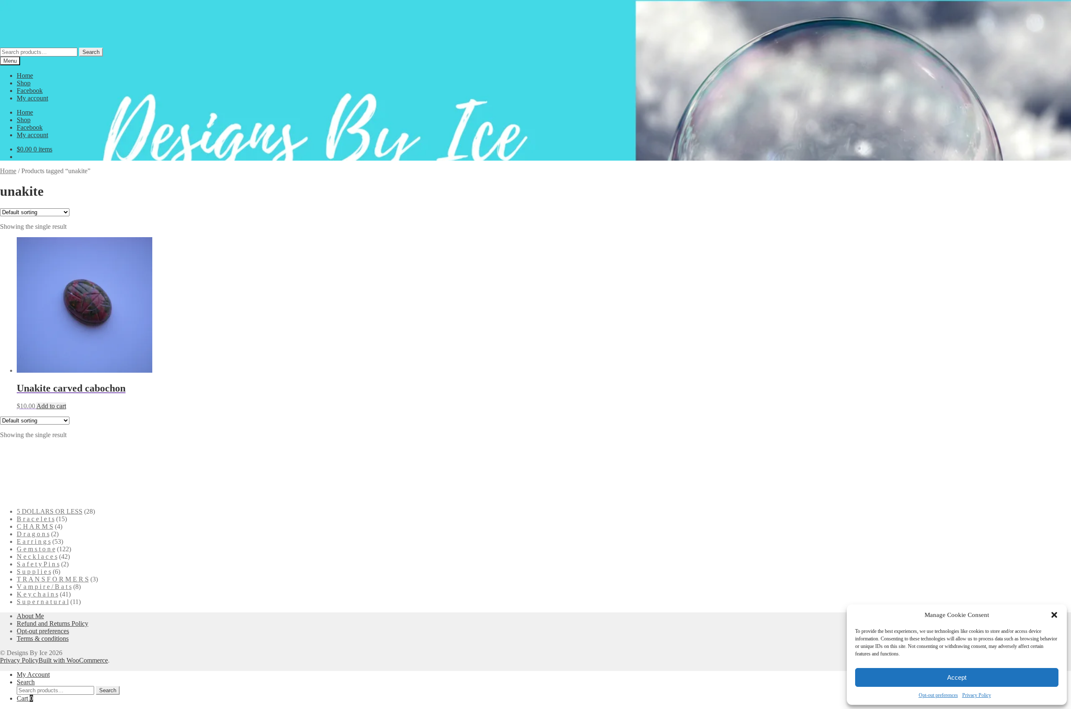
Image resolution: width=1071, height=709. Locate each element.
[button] (1054, 615)
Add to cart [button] (51, 406)
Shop (24, 83)
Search (91, 52)
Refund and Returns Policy (52, 623)
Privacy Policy (976, 695)
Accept (956, 677)
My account (32, 98)
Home (25, 75)
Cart (25, 698)
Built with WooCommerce (73, 660)
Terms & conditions (43, 638)
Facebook (30, 90)
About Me (30, 615)
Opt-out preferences (938, 695)
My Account (33, 674)
